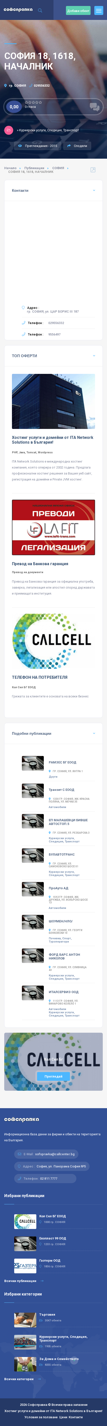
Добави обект (78, 11)
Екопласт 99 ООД (52, 1238)
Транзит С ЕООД (61, 790)
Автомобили (57, 807)
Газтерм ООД (49, 1260)
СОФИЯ (58, 168)
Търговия (47, 1314)
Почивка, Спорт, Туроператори (60, 940)
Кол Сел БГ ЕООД (52, 1216)
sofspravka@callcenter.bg (55, 1154)
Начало (10, 168)
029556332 (42, 85)
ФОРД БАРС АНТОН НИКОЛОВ (64, 956)
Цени (63, 1417)
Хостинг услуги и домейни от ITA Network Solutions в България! (53, 1411)
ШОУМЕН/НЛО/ (61, 921)
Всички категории (19, 1379)
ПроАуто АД (58, 888)
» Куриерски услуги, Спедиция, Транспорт (48, 130)
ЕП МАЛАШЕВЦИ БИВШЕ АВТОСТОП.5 (68, 822)
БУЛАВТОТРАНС (62, 854)
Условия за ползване (41, 1417)
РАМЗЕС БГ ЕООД (62, 762)
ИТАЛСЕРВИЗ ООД (64, 992)
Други (53, 776)
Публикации (34, 168)
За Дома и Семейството (59, 1359)
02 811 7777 (48, 1178)
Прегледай (53, 1076)
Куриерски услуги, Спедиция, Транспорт (64, 840)
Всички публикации (20, 1281)
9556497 (54, 334)
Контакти (76, 1417)
